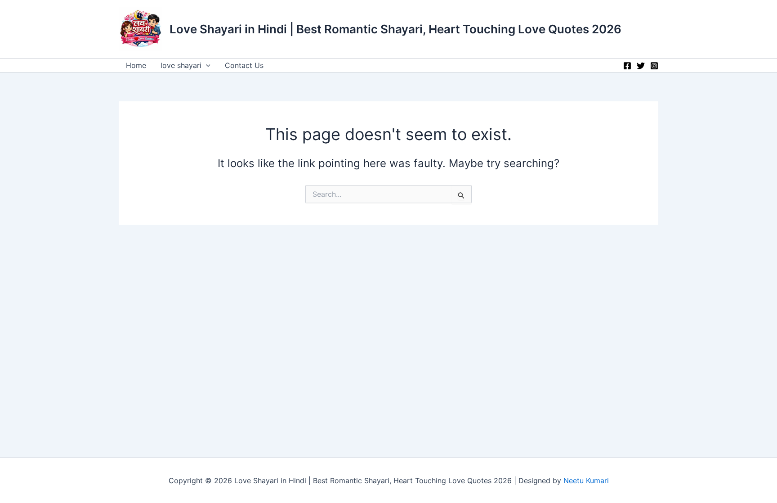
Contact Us (244, 65)
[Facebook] (627, 66)
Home (136, 65)
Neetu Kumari (586, 480)
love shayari (181, 65)
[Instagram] (654, 66)
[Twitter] (641, 66)
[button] (205, 65)
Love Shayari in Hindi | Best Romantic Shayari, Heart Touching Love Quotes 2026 (395, 29)
